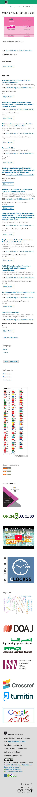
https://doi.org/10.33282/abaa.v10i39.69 (20, 133)
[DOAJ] (18, 635)
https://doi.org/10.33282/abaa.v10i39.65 (20, 88)
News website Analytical (18, 314)
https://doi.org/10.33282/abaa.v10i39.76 (20, 199)
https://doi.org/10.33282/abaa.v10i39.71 (20, 153)
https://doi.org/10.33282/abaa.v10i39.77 (20, 225)
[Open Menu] (2, 2)
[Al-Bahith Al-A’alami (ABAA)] (18, 722)
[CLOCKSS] (18, 584)
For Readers (6, 374)
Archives (11, 7)
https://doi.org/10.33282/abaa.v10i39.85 (20, 320)
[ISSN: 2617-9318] (14, 776)
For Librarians (7, 380)
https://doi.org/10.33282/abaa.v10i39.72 (20, 175)
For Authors (6, 377)
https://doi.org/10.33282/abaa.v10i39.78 (20, 251)
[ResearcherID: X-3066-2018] (11, 776)
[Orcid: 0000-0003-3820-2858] (8, 776)
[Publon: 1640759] (5, 776)
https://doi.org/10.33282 (16, 741)
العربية (5, 349)
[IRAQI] (18, 653)
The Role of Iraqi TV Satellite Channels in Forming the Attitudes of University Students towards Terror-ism (18, 104)
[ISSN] (18, 669)
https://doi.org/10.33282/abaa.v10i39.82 (20, 298)
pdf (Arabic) (8, 66)
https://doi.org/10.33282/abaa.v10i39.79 (20, 278)
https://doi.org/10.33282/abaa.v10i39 (18, 50)
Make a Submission (11, 361)
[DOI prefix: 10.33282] (16, 776)
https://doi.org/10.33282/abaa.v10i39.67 (20, 109)
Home (4, 7)
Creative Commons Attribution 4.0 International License (18, 766)
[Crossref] (18, 689)
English (5, 352)
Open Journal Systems (10, 337)
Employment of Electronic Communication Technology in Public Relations (18, 244)
